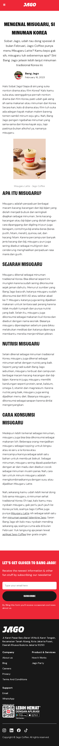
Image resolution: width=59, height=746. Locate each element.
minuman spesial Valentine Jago (27, 517)
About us (7, 657)
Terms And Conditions (14, 679)
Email (5, 693)
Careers (6, 668)
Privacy (6, 674)
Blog (4, 663)
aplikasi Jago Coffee (14, 534)
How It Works (39, 657)
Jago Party (38, 663)
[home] (31, 5)
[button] (4, 5)
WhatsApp (8, 698)
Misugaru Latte (20, 513)
